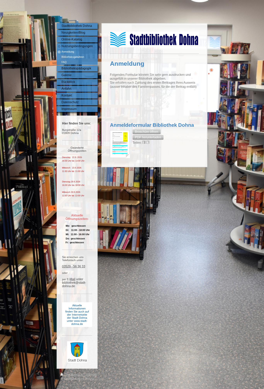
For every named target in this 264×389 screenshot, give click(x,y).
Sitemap (91, 374)
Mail (72, 279)
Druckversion (74, 374)
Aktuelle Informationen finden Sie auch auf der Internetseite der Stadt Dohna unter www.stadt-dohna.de (77, 314)
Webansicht (195, 374)
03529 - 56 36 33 (73, 266)
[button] (147, 131)
